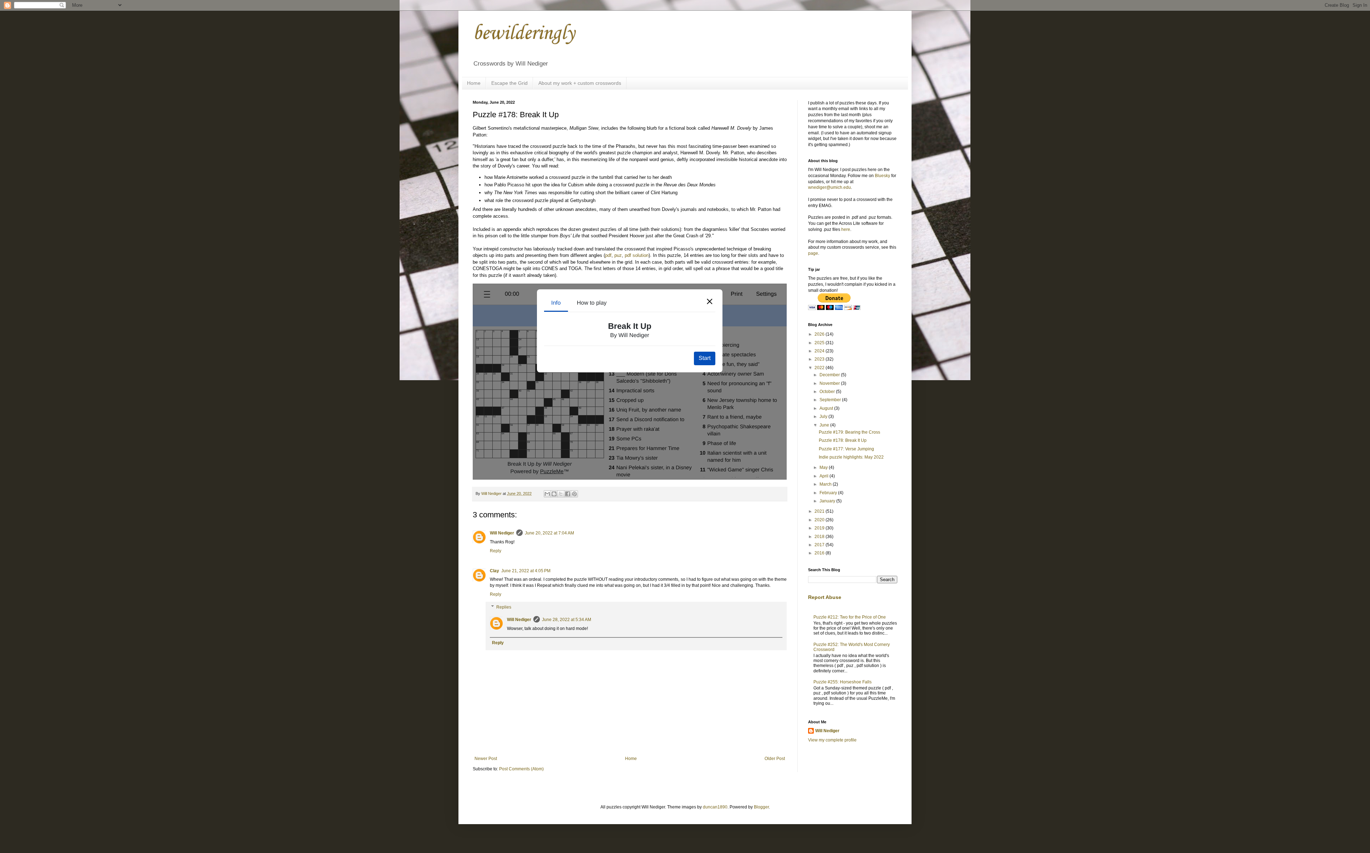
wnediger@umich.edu (829, 187)
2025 (820, 342)
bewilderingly (524, 33)
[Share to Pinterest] (574, 493)
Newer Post (486, 758)
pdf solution (637, 255)
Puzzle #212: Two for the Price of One (849, 617)
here (845, 229)
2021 (820, 511)
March (826, 484)
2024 (820, 350)
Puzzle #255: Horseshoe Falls (842, 681)
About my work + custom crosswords (579, 83)
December (830, 374)
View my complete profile (832, 740)
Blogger (761, 807)
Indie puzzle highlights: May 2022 (851, 457)
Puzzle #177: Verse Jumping (846, 448)
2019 (820, 528)
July (824, 416)
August (827, 408)
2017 (820, 544)
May (824, 467)
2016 (820, 552)
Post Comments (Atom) (521, 768)
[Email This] (547, 493)
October (828, 391)
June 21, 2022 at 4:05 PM (525, 570)
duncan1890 (715, 807)
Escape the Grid (509, 83)
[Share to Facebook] (567, 493)
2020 (820, 519)
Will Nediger (502, 533)
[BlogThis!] (554, 493)
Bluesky (882, 175)
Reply (495, 550)
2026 (820, 334)
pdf (608, 255)
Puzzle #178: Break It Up (843, 440)
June (825, 425)
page (813, 253)
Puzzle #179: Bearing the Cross (849, 432)
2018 (820, 536)
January (828, 500)
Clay (494, 570)
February (829, 492)
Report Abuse (824, 597)
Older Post (775, 758)
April (824, 476)
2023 (820, 359)
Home (474, 83)
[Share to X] (560, 493)
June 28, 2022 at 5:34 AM (566, 619)
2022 (820, 367)
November (830, 383)
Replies (503, 607)
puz (618, 255)
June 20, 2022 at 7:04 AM (549, 533)
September (831, 399)
